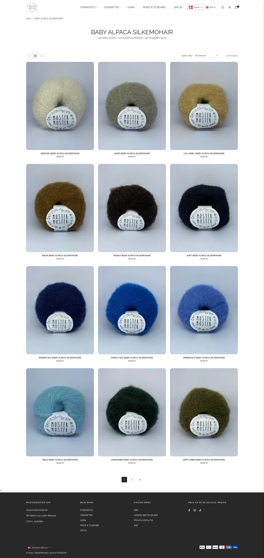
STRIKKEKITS (86, 510)
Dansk (196, 7)
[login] (229, 7)
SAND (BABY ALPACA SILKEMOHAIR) (132, 153)
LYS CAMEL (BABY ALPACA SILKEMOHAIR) (204, 153)
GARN (83, 520)
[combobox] (195, 7)
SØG (136, 510)
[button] (222, 7)
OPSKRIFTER (86, 515)
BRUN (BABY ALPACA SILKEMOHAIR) (60, 255)
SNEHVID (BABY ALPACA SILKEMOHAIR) (60, 153)
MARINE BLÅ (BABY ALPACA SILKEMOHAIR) (60, 358)
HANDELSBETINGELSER (146, 515)
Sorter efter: (187, 55)
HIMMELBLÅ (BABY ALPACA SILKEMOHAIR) (204, 358)
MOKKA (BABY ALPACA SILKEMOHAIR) (132, 255)
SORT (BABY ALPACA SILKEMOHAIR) (204, 255)
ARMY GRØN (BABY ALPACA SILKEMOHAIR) (204, 460)
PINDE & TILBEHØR (89, 525)
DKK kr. (213, 7)
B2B (136, 525)
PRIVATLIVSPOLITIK (143, 520)
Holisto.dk (61, 553)
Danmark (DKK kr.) (40, 548)
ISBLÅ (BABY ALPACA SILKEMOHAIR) (60, 460)
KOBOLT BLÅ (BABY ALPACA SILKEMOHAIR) (132, 358)
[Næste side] (139, 479)
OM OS (83, 530)
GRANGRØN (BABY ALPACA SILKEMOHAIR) (132, 460)
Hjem (28, 18)
